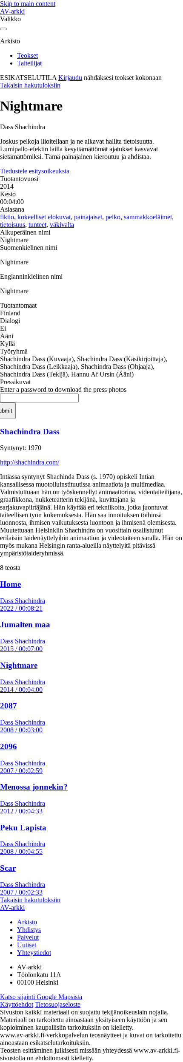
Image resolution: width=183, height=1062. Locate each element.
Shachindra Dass (29, 431)
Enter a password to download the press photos (63, 389)
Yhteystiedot (34, 952)
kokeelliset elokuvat (44, 217)
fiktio (7, 217)
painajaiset (88, 217)
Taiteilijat (29, 63)
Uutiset (26, 945)
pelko (113, 217)
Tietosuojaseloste (57, 1004)
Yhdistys (29, 929)
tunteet (37, 224)
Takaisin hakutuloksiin (30, 85)
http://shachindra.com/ (29, 462)
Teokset (27, 55)
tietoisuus (12, 224)
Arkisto (27, 922)
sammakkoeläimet (148, 217)
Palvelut (28, 937)
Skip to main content (27, 3)
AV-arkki (12, 11)
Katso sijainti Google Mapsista (41, 996)
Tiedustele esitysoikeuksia (34, 171)
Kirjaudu (70, 77)
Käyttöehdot (16, 1004)
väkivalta (62, 224)
